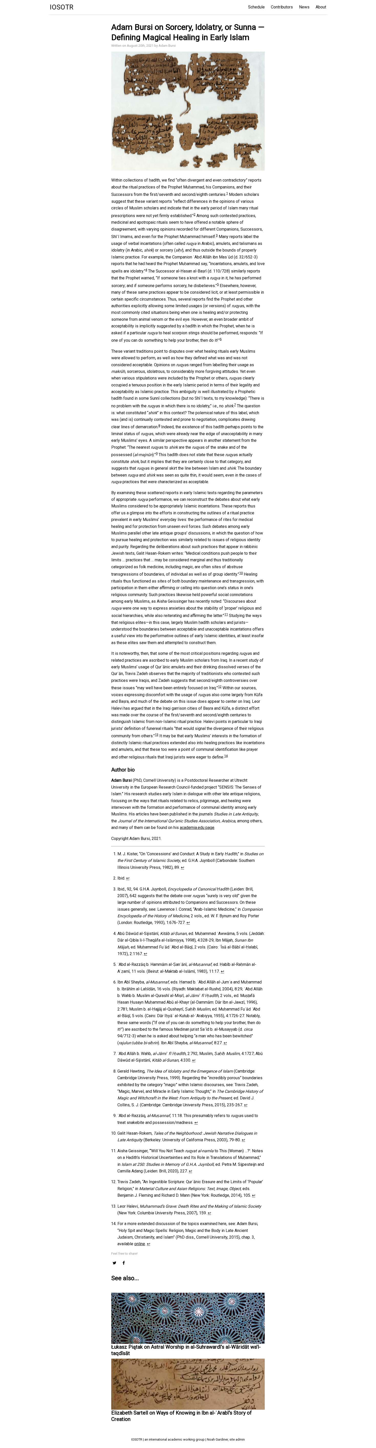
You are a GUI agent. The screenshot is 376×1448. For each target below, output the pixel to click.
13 (156, 735)
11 (226, 614)
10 (241, 573)
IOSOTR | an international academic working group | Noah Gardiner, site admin (188, 1439)
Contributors (282, 7)
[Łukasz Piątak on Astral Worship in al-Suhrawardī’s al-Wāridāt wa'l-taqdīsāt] (188, 1318)
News (304, 7)
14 (226, 756)
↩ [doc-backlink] (182, 867)
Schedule (256, 7)
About (321, 7)
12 (220, 687)
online (139, 1243)
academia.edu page (197, 827)
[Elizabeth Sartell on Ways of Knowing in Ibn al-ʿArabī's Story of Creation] (188, 1380)
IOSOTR (61, 7)
